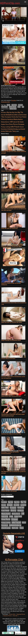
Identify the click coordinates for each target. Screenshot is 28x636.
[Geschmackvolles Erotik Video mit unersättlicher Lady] (14, 294)
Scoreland (4, 129)
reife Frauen (15, 126)
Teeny (14, 131)
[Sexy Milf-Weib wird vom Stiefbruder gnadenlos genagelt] (14, 463)
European (8, 117)
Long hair (20, 105)
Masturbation (4, 107)
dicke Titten (5, 507)
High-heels (14, 105)
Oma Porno (13, 124)
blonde (8, 105)
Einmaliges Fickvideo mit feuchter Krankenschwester (10, 452)
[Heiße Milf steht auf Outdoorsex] (14, 220)
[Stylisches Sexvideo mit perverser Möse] (14, 238)
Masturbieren (5, 122)
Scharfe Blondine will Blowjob (9, 491)
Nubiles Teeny (13, 108)
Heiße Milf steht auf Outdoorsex (9, 228)
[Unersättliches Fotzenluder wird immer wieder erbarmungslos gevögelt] (14, 405)
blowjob (8, 114)
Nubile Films (5, 124)
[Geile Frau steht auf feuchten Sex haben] (14, 314)
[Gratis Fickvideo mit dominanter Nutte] (14, 332)
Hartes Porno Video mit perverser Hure (11, 396)
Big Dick (14, 112)
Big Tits (20, 112)
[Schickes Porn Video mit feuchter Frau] (14, 425)
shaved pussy (6, 528)
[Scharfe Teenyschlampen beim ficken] (14, 162)
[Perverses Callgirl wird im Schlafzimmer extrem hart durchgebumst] (14, 368)
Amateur (4, 112)
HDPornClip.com (10, 3)
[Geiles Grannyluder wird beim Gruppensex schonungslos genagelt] (14, 180)
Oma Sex (15, 615)
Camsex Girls (12, 614)
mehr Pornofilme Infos (6, 97)
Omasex (21, 124)
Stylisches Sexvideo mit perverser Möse (11, 246)
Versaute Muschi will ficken (8, 358)
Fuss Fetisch (23, 117)
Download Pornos (21, 614)
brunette (14, 114)
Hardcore (10, 119)
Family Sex (15, 117)
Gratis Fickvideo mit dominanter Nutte (11, 340)
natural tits (16, 122)
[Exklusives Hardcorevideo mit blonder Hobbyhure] (14, 274)
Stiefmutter (8, 131)
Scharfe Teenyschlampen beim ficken (10, 171)
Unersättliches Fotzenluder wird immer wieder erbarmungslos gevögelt (13, 414)
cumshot (20, 115)
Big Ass (9, 112)
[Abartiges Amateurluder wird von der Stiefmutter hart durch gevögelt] (14, 200)
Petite (19, 107)
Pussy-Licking (5, 127)
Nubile (22, 122)
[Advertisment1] (14, 55)
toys (23, 107)
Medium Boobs (12, 107)
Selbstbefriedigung (14, 129)
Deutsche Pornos (7, 615)
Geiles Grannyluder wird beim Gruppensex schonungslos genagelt (12, 189)
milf (11, 121)
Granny (4, 119)
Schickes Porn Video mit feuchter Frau (11, 434)
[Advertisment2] (14, 75)
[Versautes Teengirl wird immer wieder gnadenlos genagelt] (14, 143)
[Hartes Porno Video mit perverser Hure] (14, 387)
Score (22, 127)
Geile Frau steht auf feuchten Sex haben (11, 322)
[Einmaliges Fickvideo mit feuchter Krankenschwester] (14, 443)
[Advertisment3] (14, 256)
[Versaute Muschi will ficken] (14, 350)
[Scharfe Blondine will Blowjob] (14, 482)
